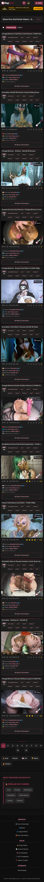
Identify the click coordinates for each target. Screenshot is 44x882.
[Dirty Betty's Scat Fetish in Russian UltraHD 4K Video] (22, 350)
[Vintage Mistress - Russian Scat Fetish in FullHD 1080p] (22, 291)
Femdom (20, 800)
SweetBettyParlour (13, 37)
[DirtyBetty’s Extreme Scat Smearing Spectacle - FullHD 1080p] (22, 467)
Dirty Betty (11, 96)
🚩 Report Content (22, 860)
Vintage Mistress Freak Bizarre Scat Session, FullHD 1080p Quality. (22, 34)
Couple (17, 41)
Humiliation (11, 795)
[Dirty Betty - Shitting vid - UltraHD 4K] (22, 643)
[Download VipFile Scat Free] (8, 3)
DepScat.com (11, 27)
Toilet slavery (23, 795)
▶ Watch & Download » (22, 86)
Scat (22, 37)
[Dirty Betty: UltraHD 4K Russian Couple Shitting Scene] (22, 115)
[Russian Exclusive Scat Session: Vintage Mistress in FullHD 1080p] (22, 232)
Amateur (35, 37)
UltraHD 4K (12, 138)
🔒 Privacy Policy (22, 845)
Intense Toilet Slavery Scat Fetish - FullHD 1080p (18, 503)
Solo (37, 100)
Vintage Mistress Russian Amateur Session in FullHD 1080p (22, 385)
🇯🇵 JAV (24, 758)
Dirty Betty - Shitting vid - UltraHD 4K (14, 620)
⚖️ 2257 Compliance (22, 856)
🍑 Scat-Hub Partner (22, 835)
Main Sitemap (22, 870)
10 (18, 750)
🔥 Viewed (6, 764)
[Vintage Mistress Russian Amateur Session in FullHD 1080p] (22, 408)
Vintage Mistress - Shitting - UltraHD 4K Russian (18, 151)
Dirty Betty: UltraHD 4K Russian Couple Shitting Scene (20, 92)
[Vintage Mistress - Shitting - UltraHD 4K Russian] (22, 174)
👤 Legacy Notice (22, 831)
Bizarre (37, 41)
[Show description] (7, 71)
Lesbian (10, 800)
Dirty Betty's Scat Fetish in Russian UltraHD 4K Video (20, 327)
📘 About (22, 828)
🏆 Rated (35, 758)
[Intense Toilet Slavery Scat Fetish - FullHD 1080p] (22, 526)
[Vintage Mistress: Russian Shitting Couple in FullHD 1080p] (22, 702)
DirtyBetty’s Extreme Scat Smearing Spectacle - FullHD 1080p (22, 444)
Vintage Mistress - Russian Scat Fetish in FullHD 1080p (21, 268)
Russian (10, 41)
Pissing (17, 790)
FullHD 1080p (13, 79)
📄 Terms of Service (22, 849)
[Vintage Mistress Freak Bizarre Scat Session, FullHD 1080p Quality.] (22, 57)
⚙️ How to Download (22, 824)
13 (26, 750)
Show (38, 19)
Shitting (24, 41)
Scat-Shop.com (14, 77)
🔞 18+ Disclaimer (22, 853)
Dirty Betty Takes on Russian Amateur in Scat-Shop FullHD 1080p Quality (22, 561)
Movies (15, 758)
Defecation (27, 790)
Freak (31, 41)
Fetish (28, 37)
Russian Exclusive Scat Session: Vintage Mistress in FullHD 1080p (22, 209)
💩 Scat (5, 758)
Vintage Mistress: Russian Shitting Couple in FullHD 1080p (22, 679)
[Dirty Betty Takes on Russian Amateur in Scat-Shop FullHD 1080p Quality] (22, 584)
